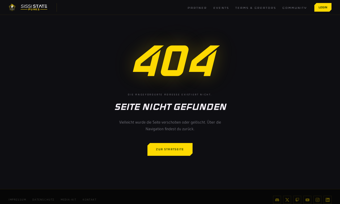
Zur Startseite (170, 149)
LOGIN (322, 7)
